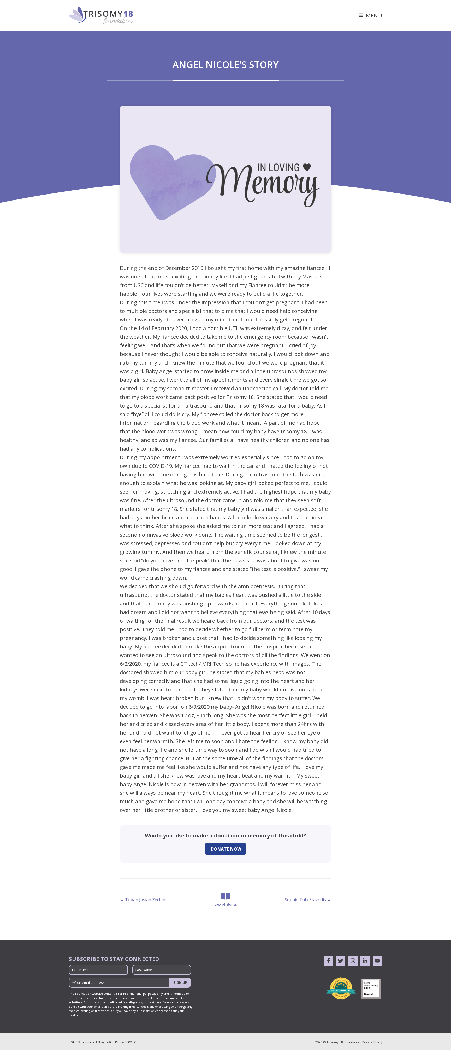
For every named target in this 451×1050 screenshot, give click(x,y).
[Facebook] (328, 961)
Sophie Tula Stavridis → (308, 899)
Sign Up (180, 982)
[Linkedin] (365, 961)
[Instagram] (353, 961)
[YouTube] (377, 961)
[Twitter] (340, 961)
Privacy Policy (372, 1042)
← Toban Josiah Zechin (142, 899)
